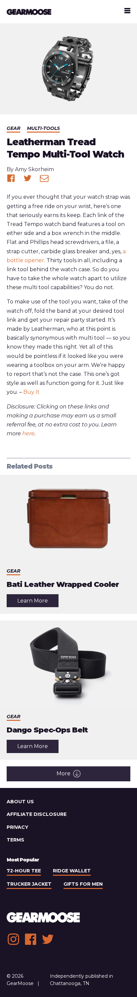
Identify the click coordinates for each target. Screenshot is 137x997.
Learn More (38, 602)
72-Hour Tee (24, 871)
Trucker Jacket (29, 884)
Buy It (31, 392)
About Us (20, 802)
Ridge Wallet (72, 871)
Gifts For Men (83, 884)
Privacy (17, 827)
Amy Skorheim (34, 169)
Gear (13, 128)
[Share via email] (44, 178)
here (28, 433)
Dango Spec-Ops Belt (47, 729)
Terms (15, 840)
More (63, 773)
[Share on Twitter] (27, 178)
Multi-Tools (43, 128)
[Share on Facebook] (11, 178)
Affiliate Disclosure (37, 814)
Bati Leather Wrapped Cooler (63, 584)
